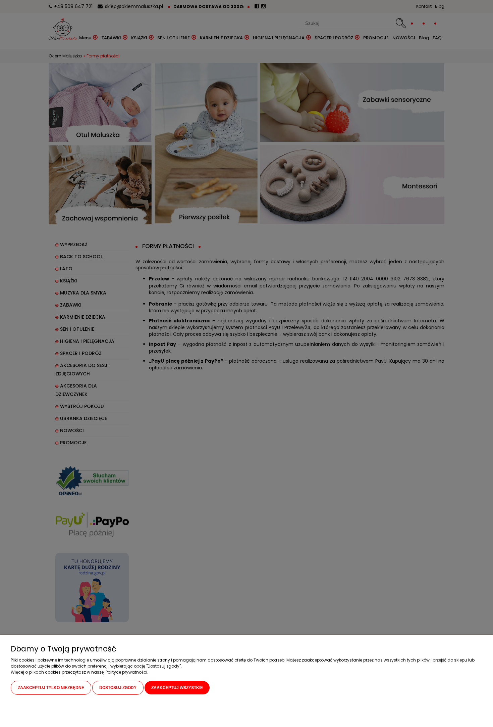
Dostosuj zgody (117, 687)
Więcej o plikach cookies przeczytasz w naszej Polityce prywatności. (79, 672)
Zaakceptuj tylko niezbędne (51, 687)
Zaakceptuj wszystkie (177, 687)
